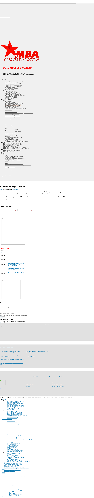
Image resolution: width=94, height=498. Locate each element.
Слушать (8, 480)
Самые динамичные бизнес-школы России (17, 479)
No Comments (15, 189)
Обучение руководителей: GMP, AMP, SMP (15, 451)
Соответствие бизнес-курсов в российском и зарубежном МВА (18, 461)
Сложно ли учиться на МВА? (12, 404)
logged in (7, 201)
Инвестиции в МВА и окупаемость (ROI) (14, 412)
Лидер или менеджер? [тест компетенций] (14, 414)
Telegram (8, 210)
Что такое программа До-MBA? (12, 455)
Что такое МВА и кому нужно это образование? (15, 401)
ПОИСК (3, 472)
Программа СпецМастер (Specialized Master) (12, 470)
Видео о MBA (11, 485)
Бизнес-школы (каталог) (11, 421)
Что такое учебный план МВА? (12, 445)
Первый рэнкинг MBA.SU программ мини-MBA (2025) (17, 427)
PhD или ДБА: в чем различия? (10, 466)
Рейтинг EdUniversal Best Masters (13, 431)
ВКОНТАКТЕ (35, 376)
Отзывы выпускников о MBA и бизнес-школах (17, 483)
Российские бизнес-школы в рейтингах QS (14, 428)
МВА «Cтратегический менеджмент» (13, 443)
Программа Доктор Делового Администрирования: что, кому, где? (16, 468)
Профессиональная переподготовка (13, 453)
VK (2, 210)
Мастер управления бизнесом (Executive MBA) (13, 463)
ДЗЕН (48, 376)
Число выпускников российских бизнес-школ (15, 437)
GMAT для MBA (12, 493)
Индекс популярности (13, 478)
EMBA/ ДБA (4, 462)
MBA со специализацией (11, 444)
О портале (28, 382)
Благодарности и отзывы (30, 384)
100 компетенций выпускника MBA (13, 416)
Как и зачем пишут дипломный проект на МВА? (16, 457)
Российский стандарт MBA (12, 418)
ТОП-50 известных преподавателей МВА (14, 434)
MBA (3, 440)
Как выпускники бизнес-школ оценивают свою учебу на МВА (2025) (21, 484)
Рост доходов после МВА (11, 409)
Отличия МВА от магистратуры (12, 417)
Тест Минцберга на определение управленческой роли (17, 415)
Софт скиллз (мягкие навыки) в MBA (14, 459)
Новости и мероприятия (5, 252)
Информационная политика (57, 384)
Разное (3, 473)
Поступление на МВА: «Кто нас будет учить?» (15, 406)
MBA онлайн (9, 448)
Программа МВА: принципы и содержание (15, 442)
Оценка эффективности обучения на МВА (14, 413)
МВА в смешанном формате (12, 446)
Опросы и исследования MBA (14, 489)
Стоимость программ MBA (12, 447)
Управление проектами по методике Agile (14, 460)
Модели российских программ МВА (15, 490)
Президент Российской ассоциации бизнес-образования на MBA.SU (19, 439)
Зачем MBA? (4, 399)
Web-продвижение (55, 382)
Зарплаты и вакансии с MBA (12, 411)
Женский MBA (11, 491)
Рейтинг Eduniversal (10, 429)
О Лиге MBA (28, 386)
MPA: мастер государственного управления (15, 450)
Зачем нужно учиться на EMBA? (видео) (11, 465)
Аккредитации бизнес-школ (12, 422)
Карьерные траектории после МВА (13, 408)
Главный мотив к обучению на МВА (13, 402)
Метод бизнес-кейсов (10, 458)
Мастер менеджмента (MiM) (9, 471)
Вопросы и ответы (3, 183)
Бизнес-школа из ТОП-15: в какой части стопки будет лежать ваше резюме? (21, 432)
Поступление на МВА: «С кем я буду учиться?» (15, 405)
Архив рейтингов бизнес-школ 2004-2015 (14, 435)
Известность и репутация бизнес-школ (14, 438)
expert (2, 189)
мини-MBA (9, 454)
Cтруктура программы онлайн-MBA (13, 449)
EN (2, 496)
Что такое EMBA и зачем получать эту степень (13, 464)
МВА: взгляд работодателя (11, 407)
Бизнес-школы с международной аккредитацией (15, 423)
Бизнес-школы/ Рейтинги (7, 419)
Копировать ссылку (28, 210)
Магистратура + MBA (11, 456)
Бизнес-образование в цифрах (12, 436)
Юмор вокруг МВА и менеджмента (15, 494)
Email (20, 210)
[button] (4, 275)
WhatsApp (14, 210)
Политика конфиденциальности (58, 386)
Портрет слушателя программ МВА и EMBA (15, 403)
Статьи (8, 482)
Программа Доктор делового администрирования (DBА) (15, 467)
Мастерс (3, 469)
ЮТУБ (60, 376)
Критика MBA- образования (14, 495)
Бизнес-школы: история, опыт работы (14, 433)
